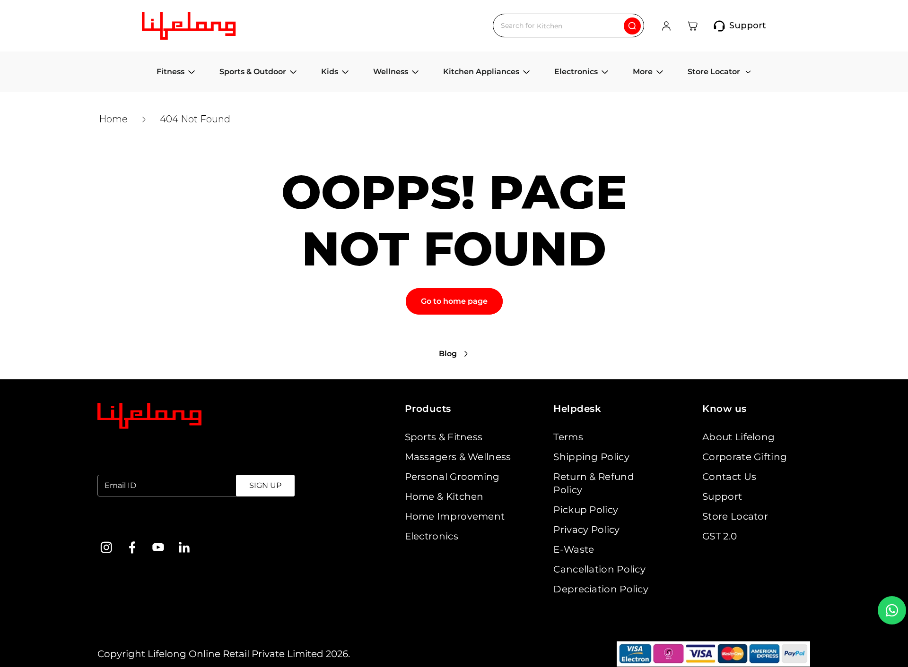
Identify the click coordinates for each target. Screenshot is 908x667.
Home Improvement (455, 516)
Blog (448, 353)
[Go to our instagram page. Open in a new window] (106, 547)
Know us (724, 408)
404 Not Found (195, 119)
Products (428, 408)
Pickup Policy (585, 509)
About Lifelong (738, 437)
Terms (568, 437)
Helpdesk (577, 408)
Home (113, 119)
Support (722, 496)
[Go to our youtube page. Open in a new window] (158, 547)
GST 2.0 (719, 536)
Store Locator (735, 516)
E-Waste (573, 549)
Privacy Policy (586, 529)
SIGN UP (265, 485)
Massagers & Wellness (458, 456)
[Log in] (666, 26)
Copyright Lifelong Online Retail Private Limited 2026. (223, 653)
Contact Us (729, 476)
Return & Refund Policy (593, 483)
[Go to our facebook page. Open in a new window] (132, 547)
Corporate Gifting (744, 456)
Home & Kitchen (444, 496)
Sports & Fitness (444, 437)
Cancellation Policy (599, 569)
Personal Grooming (452, 476)
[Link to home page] (149, 416)
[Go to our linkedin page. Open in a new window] (184, 547)
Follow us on (127, 523)
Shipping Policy (591, 456)
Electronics (431, 536)
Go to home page (454, 301)
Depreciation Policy (600, 589)
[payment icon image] (713, 654)
